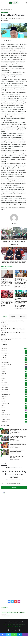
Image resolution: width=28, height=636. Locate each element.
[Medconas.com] (14, 3)
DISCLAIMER (22, 624)
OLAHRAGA (4, 369)
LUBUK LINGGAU (6, 419)
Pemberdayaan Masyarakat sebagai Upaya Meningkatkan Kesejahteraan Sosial (6, 281)
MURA (3, 398)
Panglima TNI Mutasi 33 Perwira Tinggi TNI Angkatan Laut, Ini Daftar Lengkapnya (18, 431)
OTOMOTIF (4, 421)
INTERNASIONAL (6, 394)
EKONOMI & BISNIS (6, 364)
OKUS (3, 371)
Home (3, 9)
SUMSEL (4, 357)
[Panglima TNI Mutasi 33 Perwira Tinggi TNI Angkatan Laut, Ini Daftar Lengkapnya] (5, 431)
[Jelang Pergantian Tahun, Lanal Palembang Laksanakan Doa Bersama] (5, 438)
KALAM (3, 410)
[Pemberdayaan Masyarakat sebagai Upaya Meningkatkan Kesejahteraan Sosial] (7, 274)
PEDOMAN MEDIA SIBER (12, 624)
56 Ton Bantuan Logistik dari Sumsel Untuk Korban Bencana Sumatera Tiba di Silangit (7, 302)
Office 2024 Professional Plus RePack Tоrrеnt (13, 328)
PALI (3, 405)
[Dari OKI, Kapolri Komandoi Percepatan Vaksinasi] (5, 452)
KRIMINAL (4, 355)
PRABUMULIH (5, 403)
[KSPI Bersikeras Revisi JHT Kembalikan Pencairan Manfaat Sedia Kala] (5, 445)
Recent (5, 316)
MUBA (3, 378)
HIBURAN (4, 396)
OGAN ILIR (4, 382)
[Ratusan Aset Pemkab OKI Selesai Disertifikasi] (5, 458)
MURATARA (4, 417)
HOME (4, 624)
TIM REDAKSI (10, 626)
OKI (3, 376)
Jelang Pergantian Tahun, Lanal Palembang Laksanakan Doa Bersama (18, 438)
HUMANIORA (9, 9)
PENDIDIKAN (5, 360)
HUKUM (4, 366)
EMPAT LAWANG (6, 414)
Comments (22, 316)
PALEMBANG (5, 348)
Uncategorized (5, 353)
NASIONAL (4, 350)
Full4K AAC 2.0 (5, 325)
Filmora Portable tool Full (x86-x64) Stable (12, 321)
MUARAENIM (5, 392)
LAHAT (3, 401)
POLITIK (4, 373)
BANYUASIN (5, 387)
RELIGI (3, 380)
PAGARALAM (5, 389)
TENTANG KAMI (17, 626)
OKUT (3, 408)
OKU (3, 412)
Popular (13, 316)
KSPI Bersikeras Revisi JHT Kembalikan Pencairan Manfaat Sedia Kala (18, 444)
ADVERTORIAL (5, 385)
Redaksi (4, 18)
